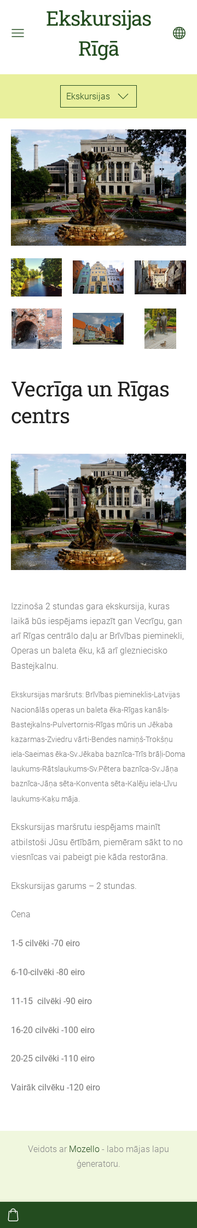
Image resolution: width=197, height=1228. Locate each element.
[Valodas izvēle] (179, 33)
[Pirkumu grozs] (13, 1215)
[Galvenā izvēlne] (18, 33)
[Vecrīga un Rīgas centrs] (36, 277)
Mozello (84, 1149)
